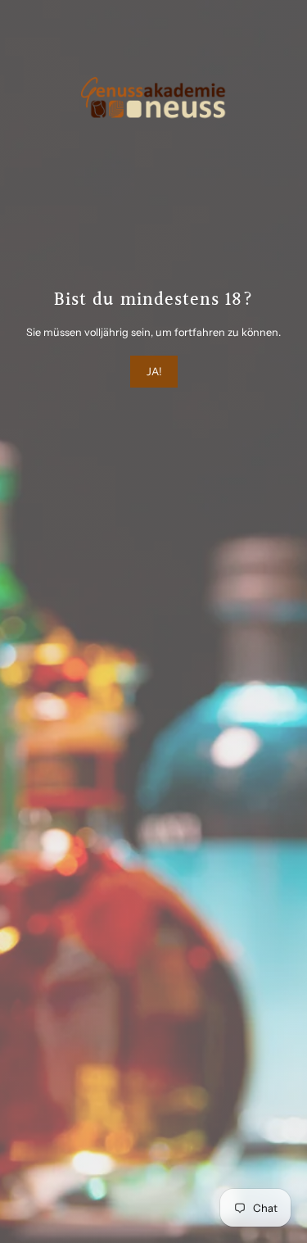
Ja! (154, 371)
